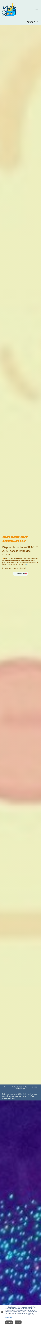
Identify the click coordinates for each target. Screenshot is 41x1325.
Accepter (9, 1322)
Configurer (8, 1317)
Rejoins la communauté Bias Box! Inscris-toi (18, 1094)
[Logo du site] (9, 10)
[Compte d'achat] (37, 22)
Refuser (18, 1322)
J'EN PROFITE (19, 573)
